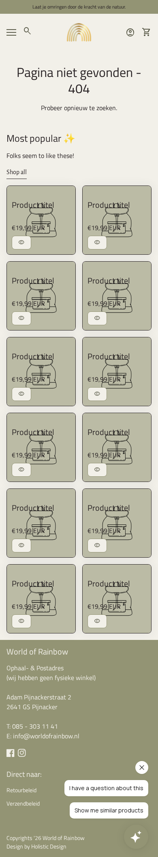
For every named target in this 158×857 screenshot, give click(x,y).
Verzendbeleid (23, 803)
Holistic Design (48, 846)
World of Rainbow (37, 651)
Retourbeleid (21, 790)
